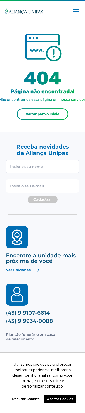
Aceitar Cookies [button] (60, 399)
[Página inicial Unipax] (24, 12)
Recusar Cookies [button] (25, 399)
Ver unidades (18, 270)
